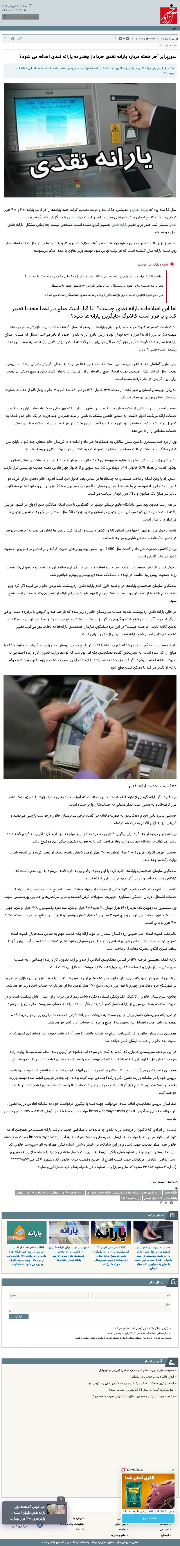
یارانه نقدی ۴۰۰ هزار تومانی (68, 1193)
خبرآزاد (101, 1542)
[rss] (24, 11)
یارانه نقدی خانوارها (99, 1193)
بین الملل (120, 1524)
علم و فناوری (118, 1535)
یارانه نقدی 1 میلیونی (126, 1193)
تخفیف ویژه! (148, 1518)
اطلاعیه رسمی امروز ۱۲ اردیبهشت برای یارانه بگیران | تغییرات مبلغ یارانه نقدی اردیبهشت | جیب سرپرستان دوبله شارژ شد (111, 1256)
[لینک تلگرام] (172, 1204)
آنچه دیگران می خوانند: (153, 264)
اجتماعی (165, 1530)
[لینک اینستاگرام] (78, 1530)
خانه (174, 45)
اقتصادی (165, 1524)
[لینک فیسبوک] (162, 1204)
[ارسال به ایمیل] (5, 40)
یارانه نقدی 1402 (131, 1198)
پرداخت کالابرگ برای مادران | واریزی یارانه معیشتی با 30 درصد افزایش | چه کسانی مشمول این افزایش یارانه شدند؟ (94, 276)
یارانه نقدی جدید (151, 1193)
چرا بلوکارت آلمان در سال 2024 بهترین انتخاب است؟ (141, 1390)
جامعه (122, 1530)
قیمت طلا (163, 45)
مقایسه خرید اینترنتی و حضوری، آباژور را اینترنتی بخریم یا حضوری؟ (133, 1396)
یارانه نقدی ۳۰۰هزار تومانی (32, 1193)
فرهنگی (165, 1535)
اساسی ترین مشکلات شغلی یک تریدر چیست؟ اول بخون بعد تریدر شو (131, 1383)
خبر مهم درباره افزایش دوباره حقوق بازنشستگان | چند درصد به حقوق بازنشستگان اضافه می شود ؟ (104, 295)
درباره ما (78, 1519)
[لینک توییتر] (167, 1203)
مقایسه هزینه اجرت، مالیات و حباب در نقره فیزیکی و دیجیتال (136, 1370)
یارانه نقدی (140, 210)
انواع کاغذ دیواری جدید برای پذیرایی (152, 1376)
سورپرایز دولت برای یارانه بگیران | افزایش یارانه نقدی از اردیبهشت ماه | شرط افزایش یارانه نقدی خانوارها (69, 1254)
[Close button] (173, 1470)
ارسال (18, 1316)
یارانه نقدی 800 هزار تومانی (160, 1198)
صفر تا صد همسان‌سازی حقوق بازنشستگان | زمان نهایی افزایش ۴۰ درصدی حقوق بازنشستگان (107, 286)
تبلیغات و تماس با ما (71, 1524)
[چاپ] (12, 40)
